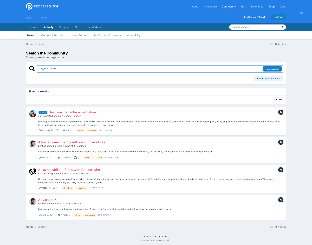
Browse (33, 27)
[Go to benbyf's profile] (32, 143)
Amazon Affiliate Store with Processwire (69, 170)
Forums (43, 18)
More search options (269, 78)
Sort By (277, 100)
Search (30, 35)
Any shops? (47, 200)
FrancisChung (45, 173)
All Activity (133, 35)
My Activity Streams (107, 35)
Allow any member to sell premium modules (71, 142)
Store (78, 27)
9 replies (65, 157)
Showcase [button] (210, 6)
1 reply (68, 130)
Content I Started (52, 35)
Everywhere (269, 27)
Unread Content (78, 35)
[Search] (282, 27)
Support (64, 27)
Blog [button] (243, 6)
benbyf (42, 145)
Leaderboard (96, 27)
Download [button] (257, 6)
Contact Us (150, 236)
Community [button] (229, 6)
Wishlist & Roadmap (75, 145)
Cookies (163, 236)
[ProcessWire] (42, 7)
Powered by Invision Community (156, 240)
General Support (72, 115)
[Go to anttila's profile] (32, 113)
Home (29, 18)
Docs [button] (283, 6)
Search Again (272, 69)
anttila (41, 115)
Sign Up (279, 17)
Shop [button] (271, 6)
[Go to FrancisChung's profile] (32, 171)
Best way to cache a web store (72, 112)
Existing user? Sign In (255, 17)
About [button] (195, 6)
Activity (48, 27)
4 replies (65, 215)
